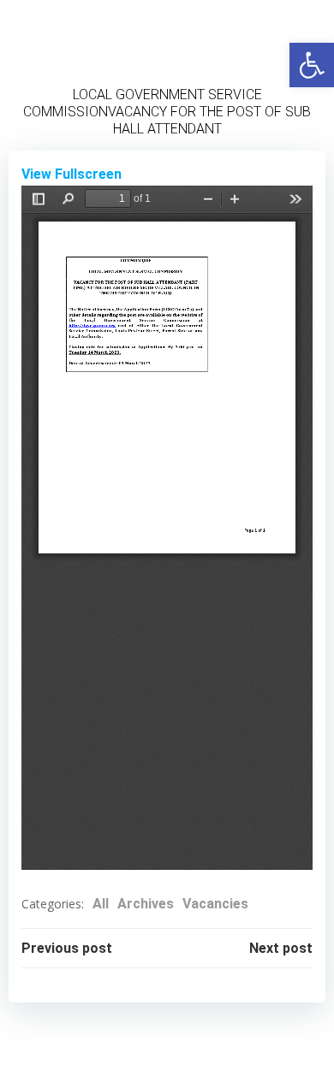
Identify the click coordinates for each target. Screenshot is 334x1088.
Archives (145, 904)
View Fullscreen (71, 174)
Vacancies (215, 904)
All (100, 904)
